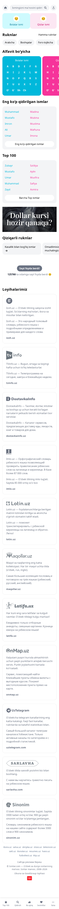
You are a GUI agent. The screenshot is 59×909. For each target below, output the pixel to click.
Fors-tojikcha (45, 42)
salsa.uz (17, 847)
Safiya (33, 183)
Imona (34, 135)
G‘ (13, 90)
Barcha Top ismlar (29, 197)
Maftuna (35, 129)
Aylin (33, 171)
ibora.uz (7, 847)
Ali (6, 129)
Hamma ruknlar (47, 34)
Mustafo (10, 117)
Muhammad (12, 111)
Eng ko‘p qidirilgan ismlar (25, 101)
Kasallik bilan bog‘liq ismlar (20, 247)
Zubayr (9, 165)
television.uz (49, 847)
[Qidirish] (45, 8)
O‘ (8, 90)
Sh (18, 90)
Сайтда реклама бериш (29, 862)
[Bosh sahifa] (5, 8)
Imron (8, 123)
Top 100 (9, 155)
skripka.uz (27, 847)
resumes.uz (35, 851)
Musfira (34, 177)
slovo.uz (38, 847)
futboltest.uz (25, 855)
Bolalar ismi (21, 60)
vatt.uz (12, 851)
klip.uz (36, 855)
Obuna (17, 873)
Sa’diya (34, 165)
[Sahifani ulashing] (54, 8)
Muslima (35, 123)
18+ (29, 878)
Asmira (34, 189)
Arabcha (9, 42)
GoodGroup (30, 873)
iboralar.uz (22, 851)
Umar (8, 135)
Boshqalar (26, 42)
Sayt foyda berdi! (29, 268)
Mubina (34, 117)
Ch (24, 90)
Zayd (7, 189)
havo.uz (46, 851)
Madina (34, 111)
